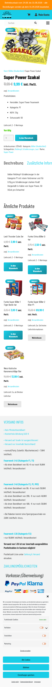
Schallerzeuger (28, 149)
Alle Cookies (26, 659)
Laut (37, 149)
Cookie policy (15, 682)
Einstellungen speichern (26, 675)
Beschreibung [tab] (13, 162)
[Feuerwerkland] (6, 14)
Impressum (37, 682)
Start (5, 71)
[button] (47, 596)
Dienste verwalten (25, 651)
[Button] (28, 14)
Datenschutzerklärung (26, 682)
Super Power (9, 152)
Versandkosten (13, 90)
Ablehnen (26, 667)
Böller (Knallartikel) (16, 71)
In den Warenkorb (26, 138)
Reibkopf (18, 149)
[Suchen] (35, 23)
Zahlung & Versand (32, 554)
